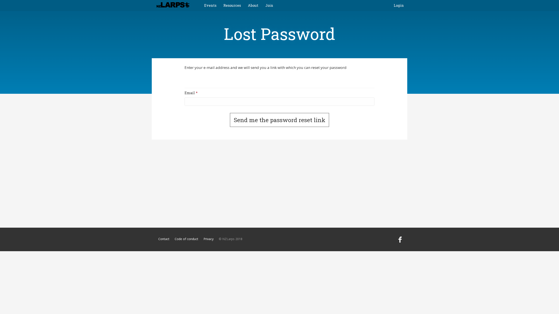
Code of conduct (186, 239)
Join (269, 5)
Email (197, 92)
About (253, 5)
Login (399, 5)
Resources (232, 5)
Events (210, 5)
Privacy (209, 239)
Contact (163, 239)
